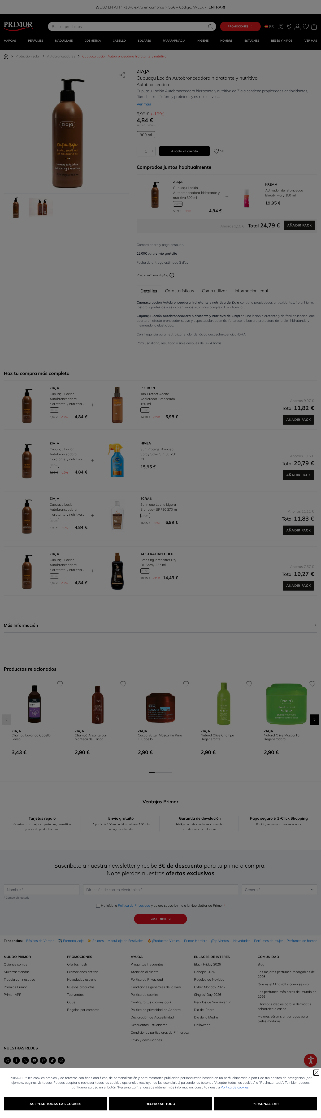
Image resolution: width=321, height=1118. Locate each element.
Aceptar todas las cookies (55, 1104)
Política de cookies (235, 1087)
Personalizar (265, 1104)
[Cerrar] (316, 1072)
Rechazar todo (160, 1104)
